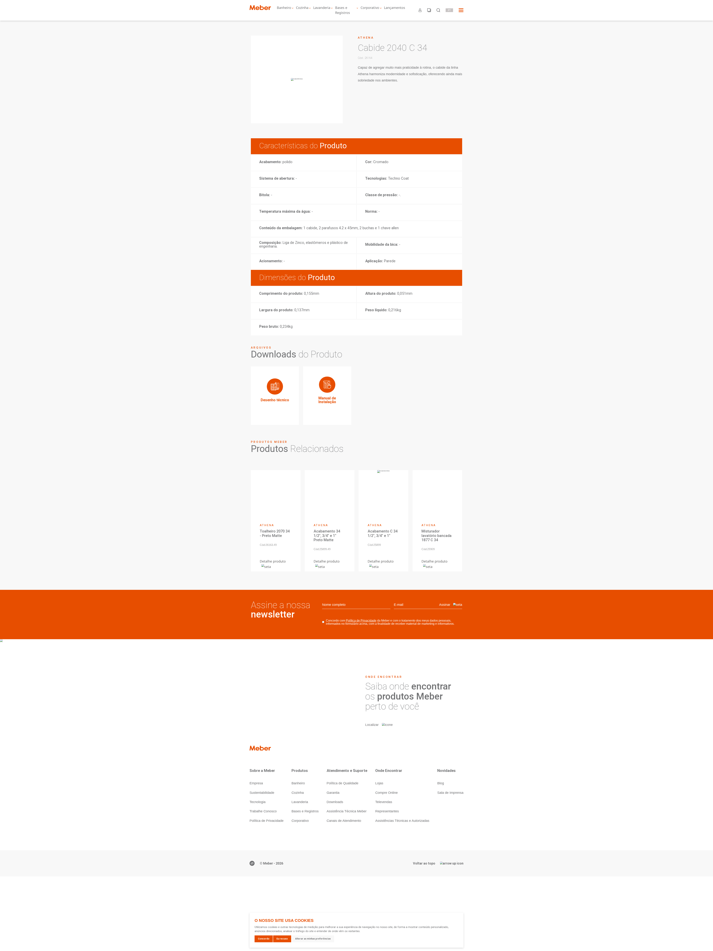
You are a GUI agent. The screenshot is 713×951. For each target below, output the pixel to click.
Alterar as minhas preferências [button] (313, 938)
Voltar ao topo (424, 863)
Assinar (444, 604)
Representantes (387, 811)
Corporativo (370, 7)
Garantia (333, 793)
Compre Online (386, 793)
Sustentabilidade (262, 793)
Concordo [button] (263, 938)
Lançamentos (394, 7)
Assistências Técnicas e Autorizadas (402, 821)
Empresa (256, 783)
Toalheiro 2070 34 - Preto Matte (275, 533)
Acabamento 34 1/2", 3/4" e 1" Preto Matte (327, 535)
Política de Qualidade (342, 783)
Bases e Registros (342, 10)
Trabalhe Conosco (263, 811)
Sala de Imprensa (450, 793)
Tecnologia (258, 802)
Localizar (372, 724)
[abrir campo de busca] (438, 10)
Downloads (335, 802)
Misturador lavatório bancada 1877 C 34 (436, 535)
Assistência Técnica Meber (347, 811)
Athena (366, 37)
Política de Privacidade (361, 620)
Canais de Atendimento (344, 821)
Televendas (383, 802)
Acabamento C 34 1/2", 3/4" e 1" (383, 533)
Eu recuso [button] (282, 938)
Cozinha (302, 7)
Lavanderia (321, 7)
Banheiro (284, 7)
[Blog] (429, 10)
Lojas (379, 783)
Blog (440, 783)
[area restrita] (420, 10)
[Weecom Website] (252, 863)
